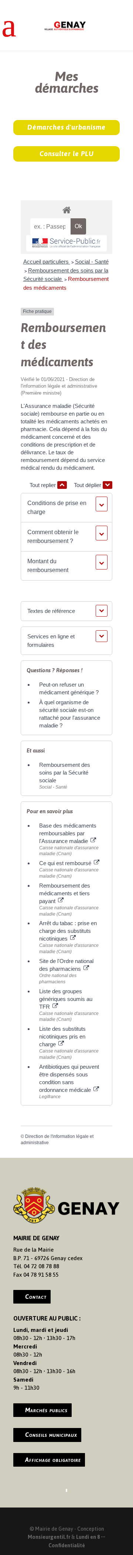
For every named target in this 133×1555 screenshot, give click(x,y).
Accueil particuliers (46, 261)
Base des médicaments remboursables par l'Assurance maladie (67, 833)
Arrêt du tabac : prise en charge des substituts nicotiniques (68, 931)
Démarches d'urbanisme (66, 127)
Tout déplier (88, 485)
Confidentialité (66, 1545)
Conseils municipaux (51, 1434)
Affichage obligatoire (53, 1459)
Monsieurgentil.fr (49, 1537)
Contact (36, 1296)
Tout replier (43, 485)
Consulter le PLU (67, 154)
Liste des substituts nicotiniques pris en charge (62, 1036)
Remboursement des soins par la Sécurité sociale (64, 772)
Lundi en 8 (88, 1537)
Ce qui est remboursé (66, 863)
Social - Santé (92, 261)
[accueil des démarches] (66, 209)
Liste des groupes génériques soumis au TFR (65, 999)
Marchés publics (46, 1410)
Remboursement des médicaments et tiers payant (64, 893)
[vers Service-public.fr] (66, 243)
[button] (66, 507)
